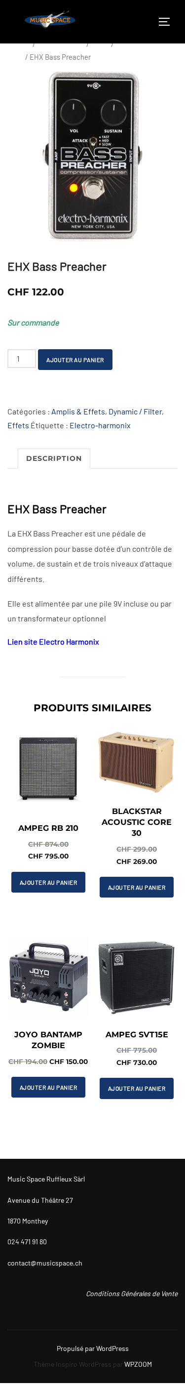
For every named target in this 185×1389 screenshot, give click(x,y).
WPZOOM (138, 1364)
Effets (100, 44)
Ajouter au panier (75, 359)
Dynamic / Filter (135, 411)
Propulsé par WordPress (93, 1348)
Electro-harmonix (100, 425)
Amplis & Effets (61, 44)
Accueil (19, 44)
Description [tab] (54, 458)
